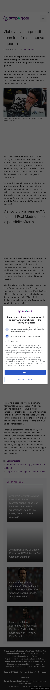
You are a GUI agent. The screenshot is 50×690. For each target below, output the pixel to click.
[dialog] (25, 345)
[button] (25, 341)
